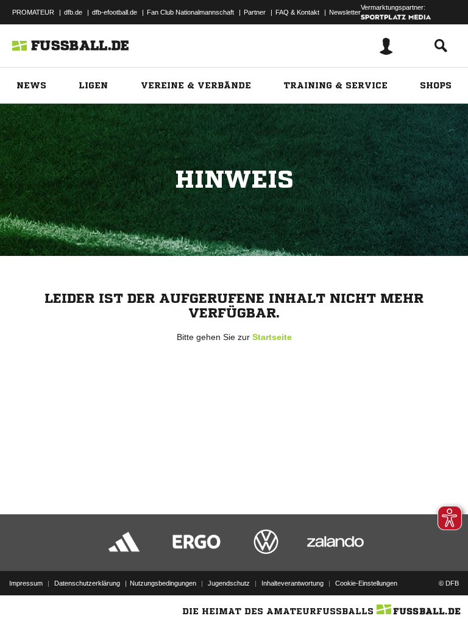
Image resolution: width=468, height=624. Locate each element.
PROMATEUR (33, 12)
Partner (255, 12)
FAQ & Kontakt (297, 12)
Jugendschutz (229, 583)
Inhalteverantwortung (292, 583)
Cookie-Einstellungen (366, 583)
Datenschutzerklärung (87, 583)
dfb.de (73, 12)
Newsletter (345, 12)
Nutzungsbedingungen (163, 583)
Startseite (272, 337)
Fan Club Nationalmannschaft (190, 12)
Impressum (26, 583)
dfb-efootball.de (114, 12)
